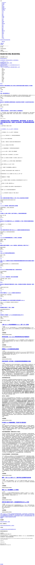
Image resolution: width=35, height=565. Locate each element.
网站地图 (1, 564)
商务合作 (14, 529)
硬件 (2, 28)
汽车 (2, 24)
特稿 (2, 26)
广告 (2, 18)
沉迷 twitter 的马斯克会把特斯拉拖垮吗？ (7, 253)
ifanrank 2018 (4, 8)
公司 (2, 13)
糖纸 (2, 29)
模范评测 (3, 23)
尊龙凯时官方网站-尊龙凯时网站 (5, 39)
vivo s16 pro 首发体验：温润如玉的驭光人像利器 (9, 205)
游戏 (2, 25)
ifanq (2, 5)
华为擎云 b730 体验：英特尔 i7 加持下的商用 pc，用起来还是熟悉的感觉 (13, 213)
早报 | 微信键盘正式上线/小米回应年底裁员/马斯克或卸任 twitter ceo (12, 300)
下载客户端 (2, 43)
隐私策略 (11, 529)
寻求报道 (1, 44)
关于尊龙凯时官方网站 (3, 529)
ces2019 (3, 4)
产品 (2, 11)
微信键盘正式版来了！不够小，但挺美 (7, 307)
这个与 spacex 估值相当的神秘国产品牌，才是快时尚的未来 (11, 269)
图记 (2, 15)
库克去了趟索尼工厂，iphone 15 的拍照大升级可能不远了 (10, 292)
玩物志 (1, 108)
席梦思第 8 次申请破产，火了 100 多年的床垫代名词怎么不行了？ (12, 314)
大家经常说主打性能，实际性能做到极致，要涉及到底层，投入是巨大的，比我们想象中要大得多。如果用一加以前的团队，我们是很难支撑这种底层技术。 (17, 122)
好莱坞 (3, 16)
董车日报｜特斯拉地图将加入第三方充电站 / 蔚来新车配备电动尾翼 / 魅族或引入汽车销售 (16, 85)
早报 (2, 22)
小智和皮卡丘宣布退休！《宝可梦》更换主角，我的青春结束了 (11, 110)
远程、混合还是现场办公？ (5, 93)
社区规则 (8, 529)
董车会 (1, 83)
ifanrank (3, 6)
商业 (2, 14)
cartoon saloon (4, 2)
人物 (2, 12)
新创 (2, 20)
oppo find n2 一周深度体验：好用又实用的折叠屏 (9, 276)
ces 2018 (3, 3)
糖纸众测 (3, 41)
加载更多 (2, 50)
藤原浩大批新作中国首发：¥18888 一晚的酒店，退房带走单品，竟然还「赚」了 (14, 245)
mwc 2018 (3, 10)
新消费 (3, 21)
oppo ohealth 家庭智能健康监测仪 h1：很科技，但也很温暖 (11, 237)
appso (1, 305)
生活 (2, 27)
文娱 (2, 19)
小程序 (3, 17)
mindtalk (3, 9)
